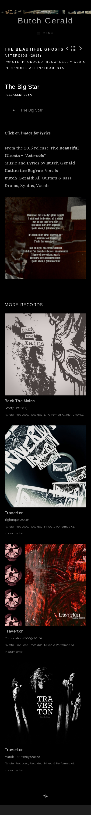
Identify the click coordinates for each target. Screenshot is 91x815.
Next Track (81, 48)
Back (74, 48)
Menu (48, 33)
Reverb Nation (45, 796)
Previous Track (66, 48)
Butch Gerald (46, 20)
